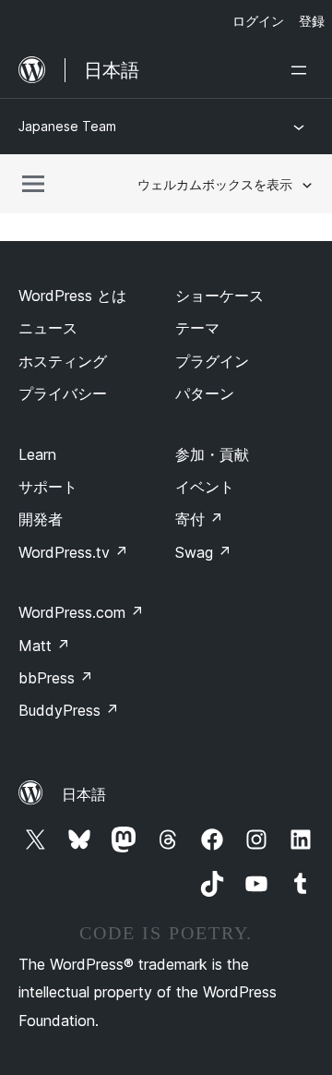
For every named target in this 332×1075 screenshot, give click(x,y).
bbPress (55, 678)
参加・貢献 (212, 454)
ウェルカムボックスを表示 (214, 184)
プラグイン (212, 361)
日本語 (84, 794)
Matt (44, 645)
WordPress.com (81, 612)
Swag (203, 552)
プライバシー (62, 393)
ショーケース (219, 295)
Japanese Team (67, 126)
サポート (47, 486)
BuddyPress (68, 710)
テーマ (197, 328)
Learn (37, 454)
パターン (204, 393)
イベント (204, 486)
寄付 (199, 519)
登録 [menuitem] (312, 21)
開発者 (40, 519)
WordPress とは (72, 295)
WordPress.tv (73, 552)
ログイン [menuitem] (258, 21)
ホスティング (62, 361)
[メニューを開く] (302, 70)
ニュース (47, 328)
